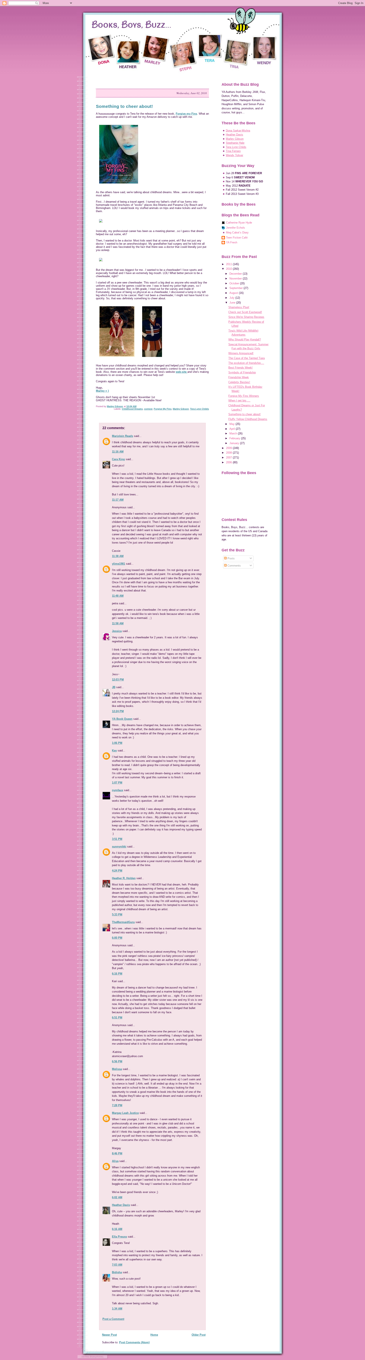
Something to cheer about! (244, 414)
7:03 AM (117, 1264)
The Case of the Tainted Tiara (246, 358)
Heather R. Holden (124, 878)
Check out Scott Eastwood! (245, 312)
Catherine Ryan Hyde (239, 222)
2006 (229, 462)
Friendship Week (238, 377)
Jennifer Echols (235, 227)
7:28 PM (117, 1105)
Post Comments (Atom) (134, 1342)
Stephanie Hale (235, 142)
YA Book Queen (122, 718)
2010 (229, 268)
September (236, 288)
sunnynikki (119, 846)
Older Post (199, 1334)
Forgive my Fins (186, 113)
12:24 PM (118, 711)
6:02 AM (117, 1197)
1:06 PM (117, 742)
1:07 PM (117, 782)
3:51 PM (117, 839)
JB (113, 687)
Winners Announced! (240, 353)
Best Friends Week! (240, 367)
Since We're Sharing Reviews (246, 317)
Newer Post (109, 1334)
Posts (231, 558)
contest (148, 409)
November (236, 278)
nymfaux (117, 790)
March (233, 433)
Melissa (117, 1069)
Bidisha (117, 1272)
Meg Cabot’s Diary (237, 232)
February (235, 438)
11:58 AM (118, 623)
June (232, 302)
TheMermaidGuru (123, 922)
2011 (229, 264)
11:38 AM (118, 556)
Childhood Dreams (132, 409)
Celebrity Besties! (239, 382)
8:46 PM (117, 1153)
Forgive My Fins (163, 409)
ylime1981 (118, 563)
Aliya (115, 1161)
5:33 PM (117, 914)
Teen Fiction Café (237, 237)
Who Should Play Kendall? (244, 339)
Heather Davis (121, 1205)
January (234, 443)
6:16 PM (117, 973)
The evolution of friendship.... (246, 363)
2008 (229, 452)
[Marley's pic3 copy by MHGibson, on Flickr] (152, 359)
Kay (114, 750)
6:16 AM (117, 1229)
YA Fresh (231, 242)
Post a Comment (113, 1319)
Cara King (118, 459)
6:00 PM (117, 937)
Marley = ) (102, 390)
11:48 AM (118, 595)
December (236, 273)
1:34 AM (117, 1308)
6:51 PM (117, 1017)
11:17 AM (118, 499)
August (234, 292)
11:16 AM (118, 451)
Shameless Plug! (238, 307)
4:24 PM (117, 870)
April (232, 428)
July (232, 297)
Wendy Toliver (234, 155)
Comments (234, 565)
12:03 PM (118, 679)
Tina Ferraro (233, 151)
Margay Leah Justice (125, 1113)
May (232, 424)
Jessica (117, 631)
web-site (181, 371)
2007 (229, 457)
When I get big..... (239, 400)
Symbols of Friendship (242, 372)
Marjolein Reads (122, 436)
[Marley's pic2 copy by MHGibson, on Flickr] (117, 359)
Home (154, 1334)
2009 (229, 448)
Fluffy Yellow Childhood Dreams (247, 419)
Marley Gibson (181, 409)
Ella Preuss (119, 1236)
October (234, 283)
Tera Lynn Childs (199, 409)
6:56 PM (117, 1061)
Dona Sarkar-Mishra (238, 130)
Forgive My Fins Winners (243, 395)
